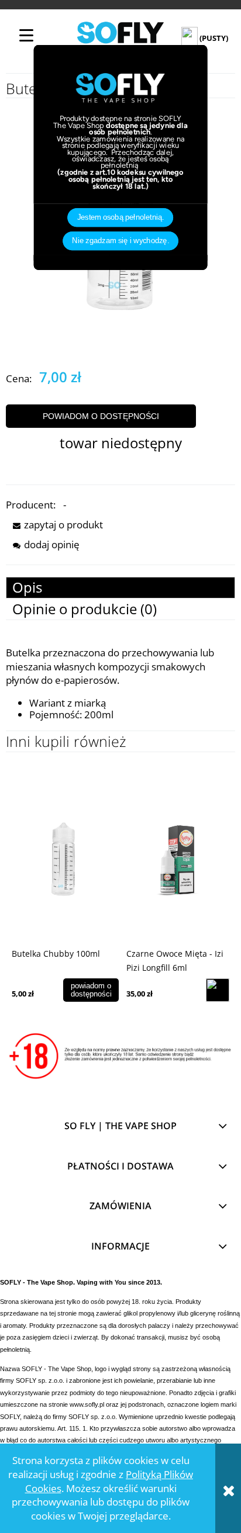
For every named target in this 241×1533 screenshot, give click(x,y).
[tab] (120, 587)
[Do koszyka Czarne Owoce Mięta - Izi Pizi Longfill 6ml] (217, 990)
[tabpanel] (120, 683)
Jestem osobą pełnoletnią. (120, 217)
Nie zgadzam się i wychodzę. (120, 241)
